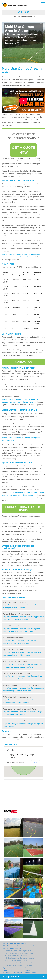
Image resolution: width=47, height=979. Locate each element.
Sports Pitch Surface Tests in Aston (16, 970)
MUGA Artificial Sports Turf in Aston (18, 965)
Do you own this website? (16, 762)
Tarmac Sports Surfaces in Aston (17, 960)
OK (35, 762)
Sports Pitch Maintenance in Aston (16, 968)
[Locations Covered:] (2, 4)
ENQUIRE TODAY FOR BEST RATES (23, 508)
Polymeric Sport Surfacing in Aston (18, 951)
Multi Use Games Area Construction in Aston (20, 946)
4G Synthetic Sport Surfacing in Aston (19, 958)
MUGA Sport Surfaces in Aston (15, 943)
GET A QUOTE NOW (23, 150)
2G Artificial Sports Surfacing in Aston (19, 953)
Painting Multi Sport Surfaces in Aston (19, 963)
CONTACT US (23, 361)
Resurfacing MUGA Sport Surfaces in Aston (19, 973)
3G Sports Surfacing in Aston (16, 956)
